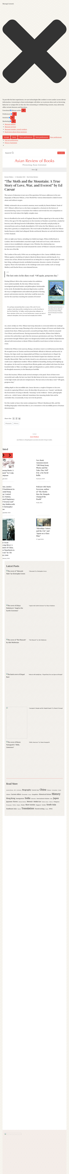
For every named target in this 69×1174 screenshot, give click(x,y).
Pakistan (51, 801)
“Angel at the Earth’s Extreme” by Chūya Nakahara (42, 605)
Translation (28, 808)
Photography (9, 805)
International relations (43, 798)
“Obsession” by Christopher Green (38, 571)
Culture (8, 794)
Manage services (10, 127)
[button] (34, 51)
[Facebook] (16, 418)
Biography (8, 423)
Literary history (22, 801)
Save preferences (42, 137)
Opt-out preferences (11, 140)
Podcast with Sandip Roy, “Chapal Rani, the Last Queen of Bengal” (46, 674)
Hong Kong (10, 798)
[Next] (9, 455)
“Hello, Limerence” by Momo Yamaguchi (39, 742)
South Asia (51, 804)
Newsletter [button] (61, 153)
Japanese (9, 802)
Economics (25, 794)
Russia (23, 805)
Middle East (37, 802)
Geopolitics (35, 794)
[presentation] (7, 463)
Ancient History (9, 790)
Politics (14, 805)
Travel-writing (39, 809)
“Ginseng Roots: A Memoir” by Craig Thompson (7, 472)
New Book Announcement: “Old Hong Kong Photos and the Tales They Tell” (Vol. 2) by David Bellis (42, 467)
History (16, 423)
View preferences (25, 137)
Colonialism (54, 790)
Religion (18, 805)
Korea (15, 801)
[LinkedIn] (19, 418)
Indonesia (33, 798)
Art (15, 790)
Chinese (49, 790)
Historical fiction (45, 794)
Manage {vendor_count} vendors (16, 129)
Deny (14, 137)
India (27, 798)
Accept (6, 137)
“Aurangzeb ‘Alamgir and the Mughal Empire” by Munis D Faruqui (46, 708)
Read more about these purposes (16, 132)
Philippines (56, 801)
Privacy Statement (11, 143)
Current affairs (16, 794)
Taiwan (19, 808)
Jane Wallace (9, 177)
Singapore (38, 805)
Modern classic (45, 801)
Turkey (46, 808)
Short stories (30, 805)
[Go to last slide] (3, 455)
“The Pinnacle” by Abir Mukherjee (38, 640)
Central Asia (35, 790)
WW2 (51, 809)
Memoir (30, 801)
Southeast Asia (11, 809)
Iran (51, 798)
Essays (29, 794)
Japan (56, 798)
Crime (59, 790)
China (43, 789)
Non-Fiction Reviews (32, 177)
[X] (13, 418)
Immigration (20, 798)
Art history (18, 790)
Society (44, 805)
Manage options (10, 124)
